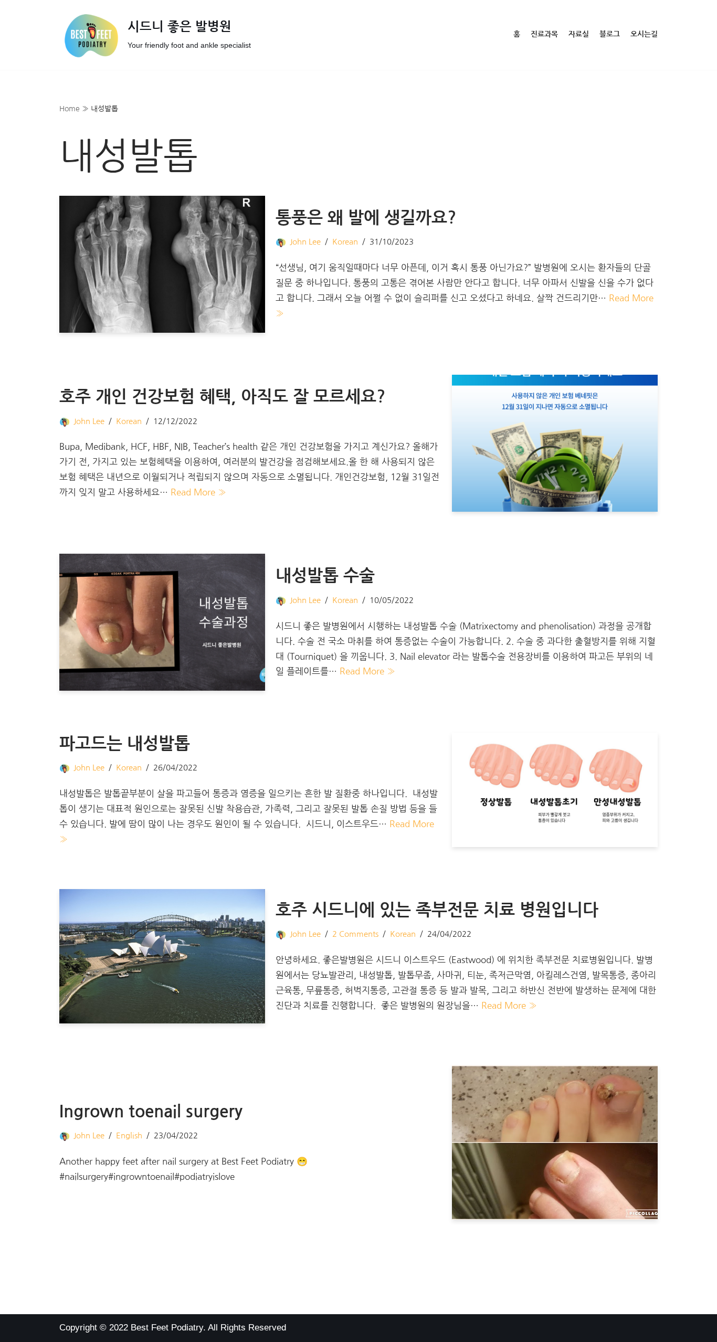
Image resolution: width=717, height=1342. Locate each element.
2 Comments (355, 934)
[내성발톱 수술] (162, 622)
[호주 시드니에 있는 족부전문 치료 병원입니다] (162, 956)
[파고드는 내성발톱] (555, 790)
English (129, 1135)
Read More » (198, 492)
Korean (345, 242)
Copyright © (84, 1328)
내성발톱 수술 (325, 575)
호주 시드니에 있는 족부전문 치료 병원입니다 (437, 910)
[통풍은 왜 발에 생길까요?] (162, 264)
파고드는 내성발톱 (124, 743)
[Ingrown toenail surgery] (555, 1142)
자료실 (578, 34)
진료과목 (544, 34)
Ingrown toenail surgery (150, 1111)
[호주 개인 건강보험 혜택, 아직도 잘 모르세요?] (555, 443)
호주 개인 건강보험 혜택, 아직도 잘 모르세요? (222, 396)
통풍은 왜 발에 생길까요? (366, 217)
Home (69, 108)
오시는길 (644, 34)
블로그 (609, 34)
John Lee (305, 242)
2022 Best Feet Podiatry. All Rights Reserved (197, 1328)
